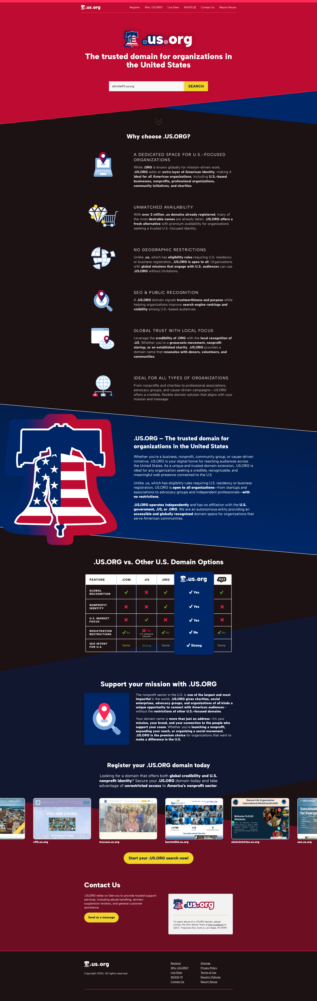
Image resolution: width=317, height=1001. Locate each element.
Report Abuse (227, 7)
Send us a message (101, 917)
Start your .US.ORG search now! (159, 858)
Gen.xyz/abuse (216, 924)
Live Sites (173, 7)
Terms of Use (208, 972)
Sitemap (206, 963)
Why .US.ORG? (154, 7)
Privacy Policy (209, 967)
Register (135, 7)
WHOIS (188, 7)
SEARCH (196, 86)
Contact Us (207, 7)
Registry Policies (211, 977)
